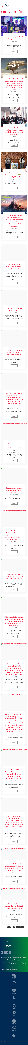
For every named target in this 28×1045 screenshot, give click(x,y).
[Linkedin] (5, 952)
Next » (20, 926)
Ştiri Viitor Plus (12, 12)
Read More (14, 51)
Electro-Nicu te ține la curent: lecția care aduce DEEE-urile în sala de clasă (14, 267)
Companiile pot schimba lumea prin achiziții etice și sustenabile (14, 490)
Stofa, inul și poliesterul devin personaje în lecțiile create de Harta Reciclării (14, 446)
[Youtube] (7, 952)
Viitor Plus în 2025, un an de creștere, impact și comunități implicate (14, 353)
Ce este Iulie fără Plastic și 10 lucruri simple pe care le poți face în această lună (14, 576)
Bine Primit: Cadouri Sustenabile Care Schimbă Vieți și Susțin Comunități (14, 906)
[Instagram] (10, 952)
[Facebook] (2, 952)
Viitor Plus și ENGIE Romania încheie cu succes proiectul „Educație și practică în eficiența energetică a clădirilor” (14, 774)
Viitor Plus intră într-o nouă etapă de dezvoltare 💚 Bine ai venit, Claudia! (14, 175)
